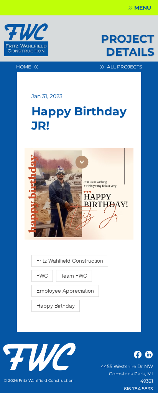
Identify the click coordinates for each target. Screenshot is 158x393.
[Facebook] (138, 354)
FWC (42, 275)
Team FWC (74, 275)
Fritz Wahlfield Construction (69, 260)
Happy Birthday (55, 305)
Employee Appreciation (65, 290)
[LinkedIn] (149, 354)
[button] (139, 7)
